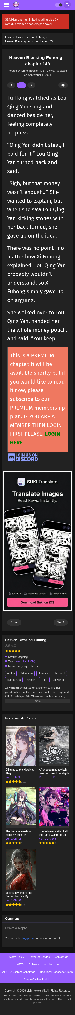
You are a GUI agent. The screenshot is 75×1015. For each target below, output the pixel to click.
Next (31, 85)
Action (11, 673)
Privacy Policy (15, 956)
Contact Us (61, 956)
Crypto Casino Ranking (37, 979)
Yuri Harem (58, 679)
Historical (59, 673)
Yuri (43, 679)
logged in (28, 938)
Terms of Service (39, 956)
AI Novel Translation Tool (44, 964)
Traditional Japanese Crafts (56, 972)
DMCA (20, 964)
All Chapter (21, 85)
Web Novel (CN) (25, 661)
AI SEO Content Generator (18, 972)
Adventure (26, 673)
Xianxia (30, 679)
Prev (11, 85)
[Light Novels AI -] (16, 5)
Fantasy (43, 673)
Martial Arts (14, 679)
